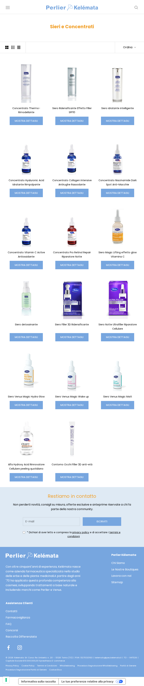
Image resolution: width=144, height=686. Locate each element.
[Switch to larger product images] (6, 47)
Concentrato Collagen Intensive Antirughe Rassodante (72, 182)
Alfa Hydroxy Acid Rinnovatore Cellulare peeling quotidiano (26, 466)
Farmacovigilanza (18, 617)
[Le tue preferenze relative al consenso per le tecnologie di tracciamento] (6, 680)
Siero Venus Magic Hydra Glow (26, 396)
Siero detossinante (26, 324)
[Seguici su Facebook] (8, 647)
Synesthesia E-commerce (52, 660)
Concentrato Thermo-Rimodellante (26, 110)
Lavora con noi (121, 576)
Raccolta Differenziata (21, 637)
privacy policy (80, 532)
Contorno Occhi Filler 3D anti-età (72, 464)
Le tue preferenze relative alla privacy (87, 681)
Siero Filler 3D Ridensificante (72, 324)
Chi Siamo (118, 563)
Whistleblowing (67, 665)
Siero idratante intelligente (117, 108)
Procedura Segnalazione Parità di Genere (26, 669)
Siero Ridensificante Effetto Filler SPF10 (72, 110)
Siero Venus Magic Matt (117, 396)
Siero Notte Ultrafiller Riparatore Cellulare (118, 326)
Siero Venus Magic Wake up (72, 396)
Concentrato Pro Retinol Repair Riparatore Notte (72, 254)
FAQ (8, 624)
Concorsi (12, 630)
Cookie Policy (27, 665)
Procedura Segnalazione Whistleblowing (97, 665)
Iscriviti (102, 521)
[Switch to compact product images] (18, 47)
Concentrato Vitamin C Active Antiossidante (26, 254)
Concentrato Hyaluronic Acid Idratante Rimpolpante (26, 182)
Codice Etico (55, 669)
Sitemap (117, 582)
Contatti (11, 611)
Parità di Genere (128, 665)
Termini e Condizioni (47, 665)
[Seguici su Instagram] (19, 647)
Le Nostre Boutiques (124, 569)
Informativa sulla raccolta (38, 681)
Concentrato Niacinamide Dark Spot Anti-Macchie (118, 182)
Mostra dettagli (26, 121)
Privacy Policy (12, 665)
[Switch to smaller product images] (12, 47)
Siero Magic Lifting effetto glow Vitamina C (118, 254)
